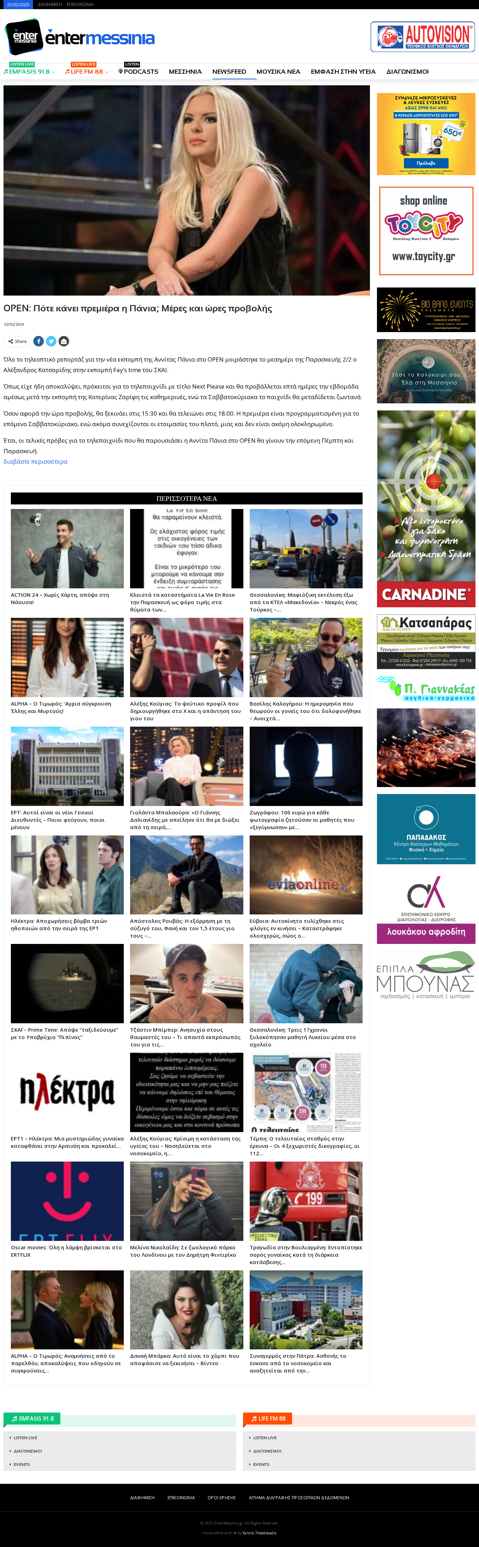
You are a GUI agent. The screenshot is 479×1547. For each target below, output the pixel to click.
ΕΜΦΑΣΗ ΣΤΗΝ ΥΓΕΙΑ (343, 71)
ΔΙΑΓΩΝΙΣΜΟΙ (407, 71)
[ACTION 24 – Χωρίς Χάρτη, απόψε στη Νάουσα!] (67, 548)
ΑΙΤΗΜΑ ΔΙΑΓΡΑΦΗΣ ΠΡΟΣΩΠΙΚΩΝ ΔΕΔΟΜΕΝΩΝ (299, 1498)
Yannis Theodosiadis (259, 1533)
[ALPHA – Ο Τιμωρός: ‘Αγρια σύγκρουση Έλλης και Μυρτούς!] (67, 657)
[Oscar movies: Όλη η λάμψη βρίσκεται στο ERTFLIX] (67, 1201)
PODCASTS (141, 69)
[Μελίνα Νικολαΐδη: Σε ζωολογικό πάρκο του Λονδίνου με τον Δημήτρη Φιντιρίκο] (186, 1201)
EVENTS (22, 1464)
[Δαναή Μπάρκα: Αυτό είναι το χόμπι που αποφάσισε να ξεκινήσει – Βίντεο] (186, 1310)
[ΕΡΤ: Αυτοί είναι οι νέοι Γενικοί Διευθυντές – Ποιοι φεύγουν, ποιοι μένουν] (67, 766)
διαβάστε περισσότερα (36, 461)
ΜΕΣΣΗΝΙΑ (185, 71)
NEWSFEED (229, 71)
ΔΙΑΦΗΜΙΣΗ (50, 4)
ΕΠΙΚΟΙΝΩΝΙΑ (80, 4)
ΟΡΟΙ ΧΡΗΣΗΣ (222, 1498)
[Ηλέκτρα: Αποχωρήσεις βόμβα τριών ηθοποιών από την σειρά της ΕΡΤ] (67, 875)
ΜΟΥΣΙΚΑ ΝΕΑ (279, 71)
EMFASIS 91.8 (29, 69)
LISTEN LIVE (25, 1437)
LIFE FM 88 (87, 69)
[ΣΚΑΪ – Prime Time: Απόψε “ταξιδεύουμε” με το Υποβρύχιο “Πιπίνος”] (67, 983)
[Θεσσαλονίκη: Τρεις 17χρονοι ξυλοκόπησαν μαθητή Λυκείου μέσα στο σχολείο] (306, 983)
